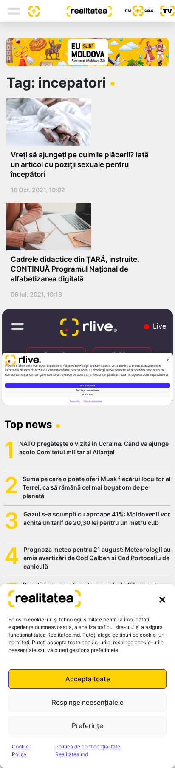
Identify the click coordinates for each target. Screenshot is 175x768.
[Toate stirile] (31, 10)
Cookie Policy (20, 750)
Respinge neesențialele (88, 702)
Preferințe (87, 726)
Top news (28, 424)
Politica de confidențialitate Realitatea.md (87, 750)
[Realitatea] (76, 10)
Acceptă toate (87, 679)
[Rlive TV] (164, 11)
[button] (162, 599)
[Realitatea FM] (132, 11)
